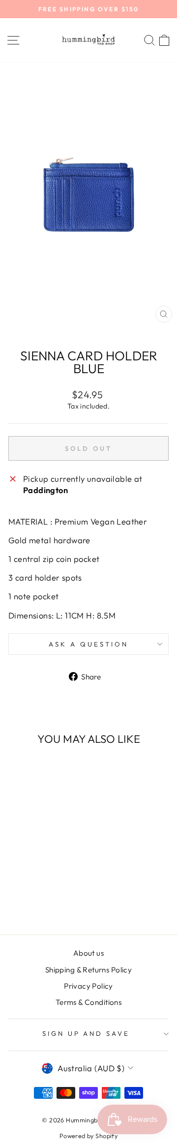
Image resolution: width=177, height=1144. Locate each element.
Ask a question (88, 644)
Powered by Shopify (88, 1136)
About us (88, 953)
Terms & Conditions (88, 1002)
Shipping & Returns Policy (88, 969)
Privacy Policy (88, 986)
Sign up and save (86, 1033)
